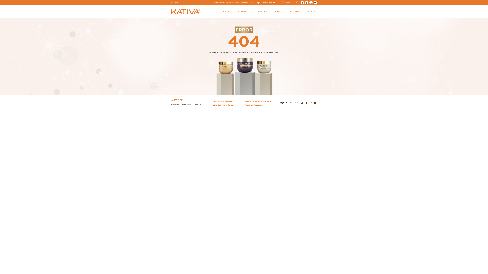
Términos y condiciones (223, 101)
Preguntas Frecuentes (254, 105)
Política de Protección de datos (258, 101)
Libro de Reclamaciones (223, 105)
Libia (175, 3)
